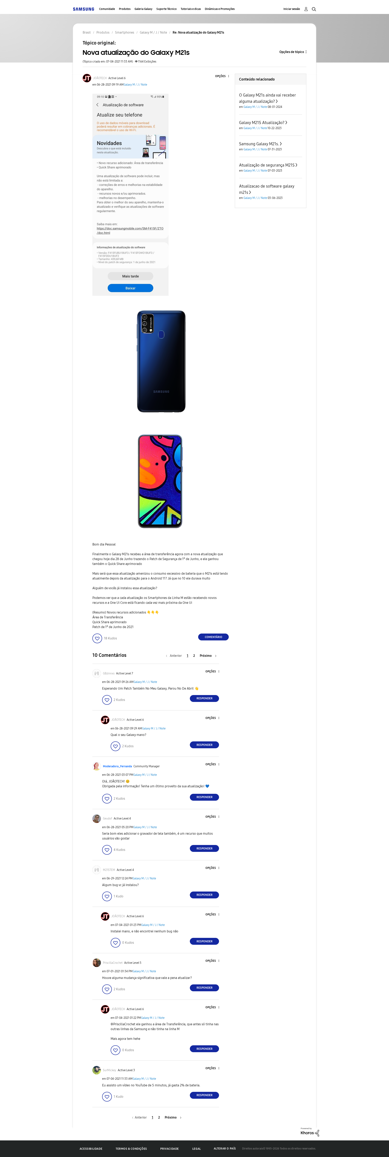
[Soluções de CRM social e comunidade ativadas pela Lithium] (310, 1132)
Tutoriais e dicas (191, 9)
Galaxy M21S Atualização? (261, 122)
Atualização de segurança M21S (267, 165)
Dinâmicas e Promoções (220, 9)
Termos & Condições (131, 1149)
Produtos (124, 9)
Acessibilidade (91, 1149)
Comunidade (107, 9)
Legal (196, 1149)
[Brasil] (83, 9)
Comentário (213, 637)
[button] (222, 76)
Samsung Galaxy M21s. (259, 143)
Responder (205, 698)
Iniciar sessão (291, 9)
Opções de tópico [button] (291, 52)
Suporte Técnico (166, 9)
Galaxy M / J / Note (135, 84)
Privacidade (169, 1149)
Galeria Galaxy (143, 9)
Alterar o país (225, 1148)
